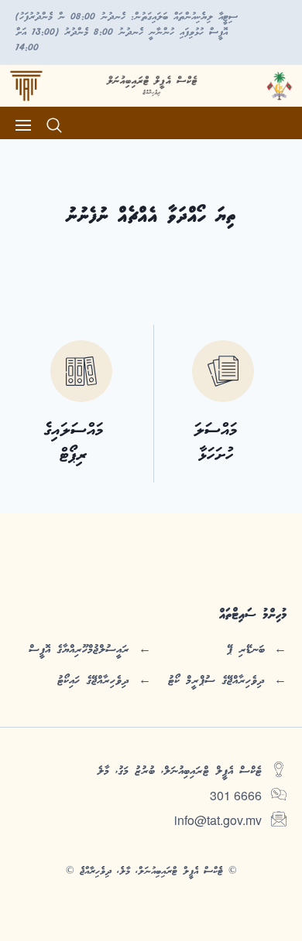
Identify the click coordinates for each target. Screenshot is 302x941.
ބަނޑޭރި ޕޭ (246, 649)
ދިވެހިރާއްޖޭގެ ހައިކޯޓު (93, 680)
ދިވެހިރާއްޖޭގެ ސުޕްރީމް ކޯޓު (216, 680)
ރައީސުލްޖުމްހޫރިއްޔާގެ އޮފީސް (79, 649)
